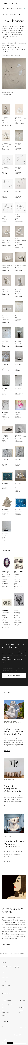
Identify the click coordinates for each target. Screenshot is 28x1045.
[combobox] (14, 8)
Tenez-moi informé (14, 676)
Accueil (5, 14)
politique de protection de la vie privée (7, 1041)
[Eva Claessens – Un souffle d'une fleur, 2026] (7, 231)
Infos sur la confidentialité (20, 1043)
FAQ (3, 1007)
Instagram (21, 1005)
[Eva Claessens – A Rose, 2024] (20, 405)
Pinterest (21, 1010)
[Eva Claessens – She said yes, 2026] (7, 159)
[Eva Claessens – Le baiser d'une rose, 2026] (7, 257)
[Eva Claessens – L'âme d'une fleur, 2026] (7, 135)
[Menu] (26, 3)
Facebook (21, 1007)
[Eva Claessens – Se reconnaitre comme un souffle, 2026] (20, 231)
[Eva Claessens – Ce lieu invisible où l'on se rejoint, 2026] (20, 280)
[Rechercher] (24, 8)
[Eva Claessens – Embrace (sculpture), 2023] (20, 428)
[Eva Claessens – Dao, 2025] (7, 405)
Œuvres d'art (5, 1013)
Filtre (23, 98)
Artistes (13, 14)
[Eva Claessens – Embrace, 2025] (7, 332)
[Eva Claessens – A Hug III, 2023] (7, 428)
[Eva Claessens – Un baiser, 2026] (7, 280)
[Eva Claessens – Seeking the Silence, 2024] (7, 380)
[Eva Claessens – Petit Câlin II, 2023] (7, 475)
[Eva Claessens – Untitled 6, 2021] (20, 501)
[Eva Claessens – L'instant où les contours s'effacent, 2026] (7, 306)
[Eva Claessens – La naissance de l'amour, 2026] (7, 109)
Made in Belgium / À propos (9, 1005)
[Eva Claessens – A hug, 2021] (7, 526)
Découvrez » (6, 945)
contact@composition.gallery (10, 967)
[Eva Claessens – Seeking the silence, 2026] (20, 183)
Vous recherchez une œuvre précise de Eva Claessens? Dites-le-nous (14, 684)
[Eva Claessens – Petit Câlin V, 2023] (7, 451)
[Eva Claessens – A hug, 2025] (7, 356)
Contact (4, 1015)
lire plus (7, 751)
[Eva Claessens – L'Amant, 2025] (20, 332)
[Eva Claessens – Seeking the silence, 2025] (20, 356)
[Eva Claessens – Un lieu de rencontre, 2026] (20, 257)
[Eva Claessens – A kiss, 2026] (20, 159)
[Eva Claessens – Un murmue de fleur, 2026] (20, 109)
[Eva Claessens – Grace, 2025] (20, 306)
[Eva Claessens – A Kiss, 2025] (20, 135)
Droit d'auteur (7, 1035)
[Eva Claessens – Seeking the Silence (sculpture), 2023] (20, 475)
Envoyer (23, 1027)
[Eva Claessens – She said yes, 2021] (7, 501)
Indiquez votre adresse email (12, 660)
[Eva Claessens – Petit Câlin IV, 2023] (20, 451)
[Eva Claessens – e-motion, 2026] (7, 207)
